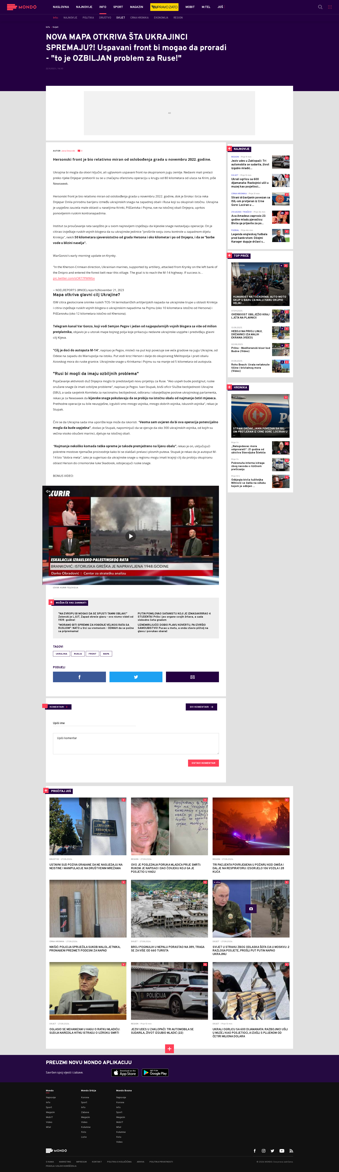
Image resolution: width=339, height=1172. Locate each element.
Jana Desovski (68, 151)
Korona (85, 1097)
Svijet (55, 27)
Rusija (78, 654)
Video (49, 1122)
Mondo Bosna (124, 1090)
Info (48, 27)
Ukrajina (61, 654)
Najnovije (51, 1097)
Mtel (48, 1127)
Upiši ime (59, 723)
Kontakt (97, 1162)
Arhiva (140, 1162)
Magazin (50, 1112)
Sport (49, 1107)
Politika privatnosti (161, 1162)
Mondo (49, 1090)
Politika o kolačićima (119, 1162)
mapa (106, 654)
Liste (84, 1137)
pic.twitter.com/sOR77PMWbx (74, 278)
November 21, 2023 (111, 290)
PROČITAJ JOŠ (61, 791)
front (92, 654)
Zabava (85, 1112)
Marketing (65, 1162)
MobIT (49, 1117)
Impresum (81, 1162)
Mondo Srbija (88, 1090)
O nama (50, 1162)
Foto (83, 1132)
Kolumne (86, 1127)
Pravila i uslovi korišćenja (61, 1166)
